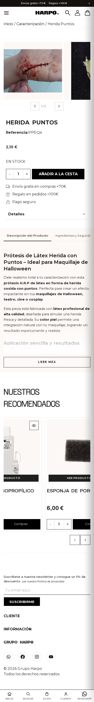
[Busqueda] (67, 13)
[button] (75, 540)
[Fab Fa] (22, 656)
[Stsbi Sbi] (8, 656)
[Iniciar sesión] (77, 13)
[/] (47, 13)
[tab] (27, 236)
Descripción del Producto (27, 235)
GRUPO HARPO (19, 642)
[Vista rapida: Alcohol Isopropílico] (34, 425)
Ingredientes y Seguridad (74, 235)
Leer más (47, 362)
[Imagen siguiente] (59, 106)
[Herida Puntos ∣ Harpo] (33, 70)
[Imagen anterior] (35, 106)
